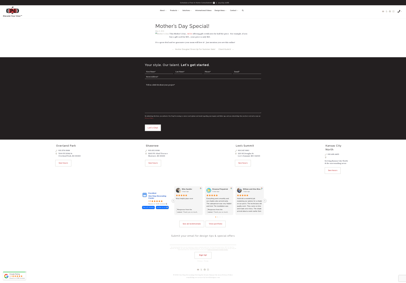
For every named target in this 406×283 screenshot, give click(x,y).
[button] (167, 10)
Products (173, 10)
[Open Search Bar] (242, 10)
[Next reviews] (264, 200)
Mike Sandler (187, 189)
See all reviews (148, 207)
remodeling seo (191, 277)
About (162, 10)
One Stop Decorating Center (157, 197)
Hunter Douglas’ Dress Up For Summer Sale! (195, 49)
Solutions (186, 10)
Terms (206, 261)
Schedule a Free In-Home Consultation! (196, 3)
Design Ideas (220, 10)
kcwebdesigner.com (213, 277)
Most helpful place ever (184, 198)
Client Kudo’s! (224, 49)
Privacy (200, 261)
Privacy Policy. (149, 118)
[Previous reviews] (173, 200)
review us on (161, 207)
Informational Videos (203, 10)
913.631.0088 (223, 3)
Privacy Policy (227, 275)
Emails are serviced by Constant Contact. (218, 249)
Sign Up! (203, 255)
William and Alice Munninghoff (252, 189)
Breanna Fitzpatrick (220, 189)
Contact (233, 10)
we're (189, 34)
